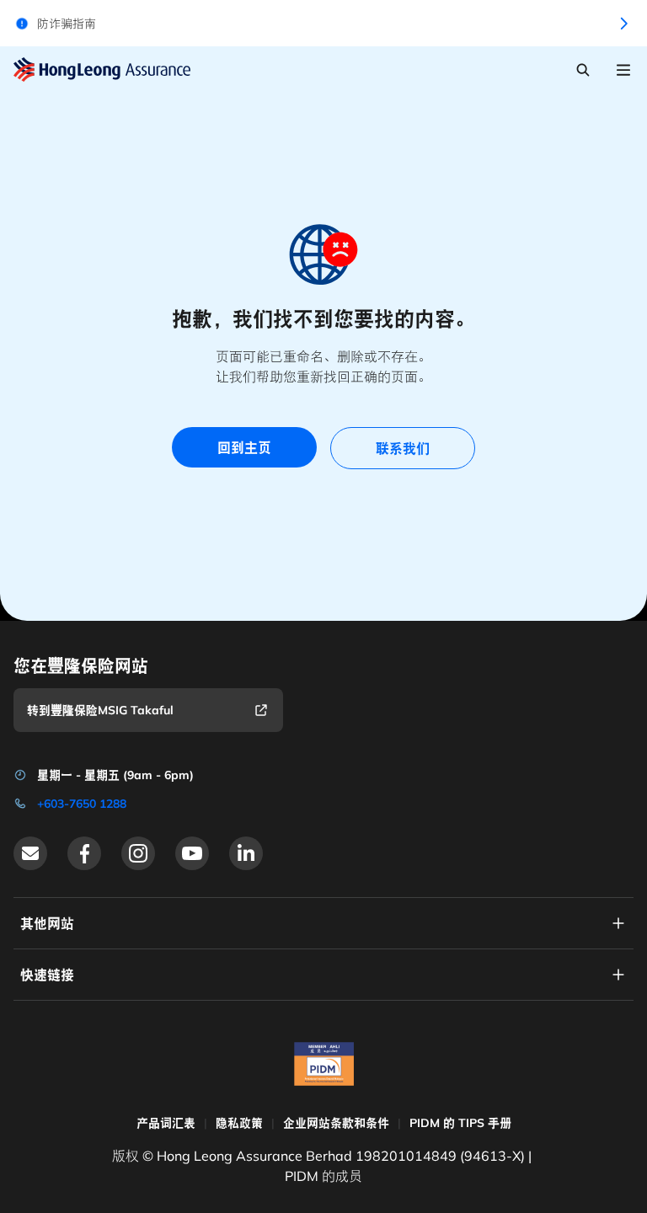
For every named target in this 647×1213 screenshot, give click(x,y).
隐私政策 (239, 1122)
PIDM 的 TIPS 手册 (460, 1122)
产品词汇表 (165, 1122)
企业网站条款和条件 (336, 1122)
